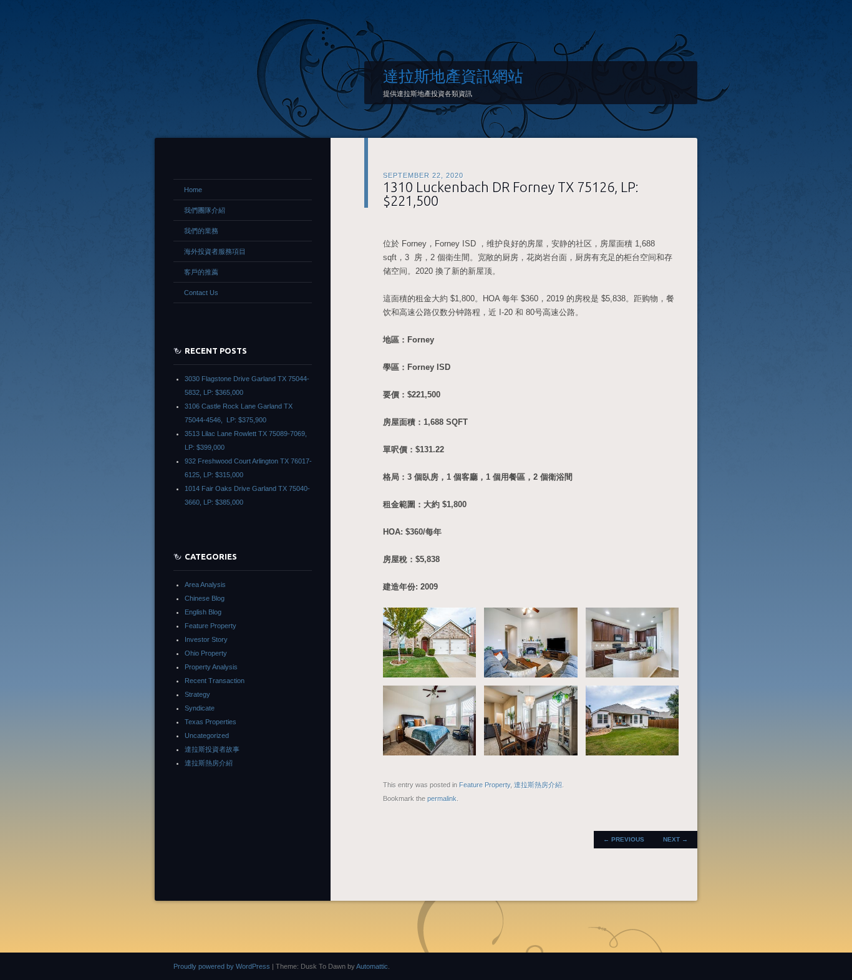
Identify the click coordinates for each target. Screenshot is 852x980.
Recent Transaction (214, 680)
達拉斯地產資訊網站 (453, 76)
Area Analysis (205, 584)
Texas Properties (210, 721)
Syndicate (200, 708)
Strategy (197, 694)
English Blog (203, 612)
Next (675, 839)
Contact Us (201, 292)
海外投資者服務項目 (215, 251)
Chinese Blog (205, 598)
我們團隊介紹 (204, 210)
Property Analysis (211, 667)
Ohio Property (206, 653)
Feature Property (484, 784)
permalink (442, 798)
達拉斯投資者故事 (212, 749)
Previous (623, 839)
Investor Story (206, 639)
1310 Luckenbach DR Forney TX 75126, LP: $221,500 (511, 193)
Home (193, 189)
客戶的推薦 (201, 272)
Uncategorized (207, 735)
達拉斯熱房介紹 (538, 784)
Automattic (372, 966)
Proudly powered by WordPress (221, 966)
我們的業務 (201, 231)
